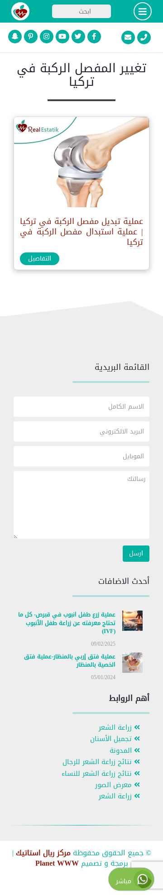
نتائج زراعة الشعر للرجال (98, 762)
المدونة (122, 750)
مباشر (125, 881)
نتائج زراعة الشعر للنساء (98, 773)
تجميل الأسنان (112, 739)
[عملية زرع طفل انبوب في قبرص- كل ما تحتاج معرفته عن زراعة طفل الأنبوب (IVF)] (132, 622)
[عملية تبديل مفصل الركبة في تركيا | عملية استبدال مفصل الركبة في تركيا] (81, 164)
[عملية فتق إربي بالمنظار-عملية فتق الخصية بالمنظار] (132, 664)
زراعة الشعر (116, 727)
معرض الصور (114, 785)
